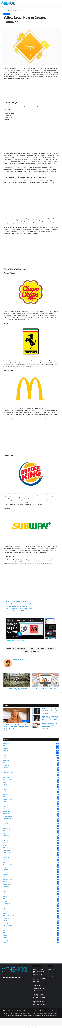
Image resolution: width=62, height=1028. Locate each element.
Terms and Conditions (53, 972)
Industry (6, 847)
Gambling (6, 765)
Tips (5, 787)
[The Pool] (8, 3)
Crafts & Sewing (8, 925)
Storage (6, 923)
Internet (6, 869)
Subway (25, 651)
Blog (5, 806)
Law (5, 782)
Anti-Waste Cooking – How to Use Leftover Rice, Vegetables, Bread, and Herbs (49, 725)
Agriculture (7, 884)
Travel (5, 757)
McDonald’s (51, 648)
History (6, 940)
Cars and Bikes (8, 816)
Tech (5, 755)
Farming (6, 942)
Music (5, 838)
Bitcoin (6, 913)
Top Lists (6, 876)
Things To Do (7, 889)
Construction (7, 855)
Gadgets (6, 937)
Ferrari (32, 648)
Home (5, 10)
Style (5, 796)
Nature (6, 911)
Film (5, 891)
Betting (6, 804)
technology (7, 811)
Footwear (6, 932)
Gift (5, 867)
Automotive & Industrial (10, 864)
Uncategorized (7, 818)
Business (6, 743)
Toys (5, 845)
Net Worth (6, 813)
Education (6, 760)
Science (6, 930)
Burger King (10, 648)
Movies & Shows (8, 850)
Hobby (6, 825)
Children (6, 840)
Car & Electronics (8, 772)
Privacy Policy (51, 969)
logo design (41, 648)
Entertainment (7, 828)
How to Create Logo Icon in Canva (22, 620)
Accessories (7, 903)
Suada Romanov (8, 26)
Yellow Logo (35, 651)
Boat (5, 896)
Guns (5, 901)
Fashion (6, 770)
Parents (6, 874)
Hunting (6, 920)
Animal (6, 823)
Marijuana (6, 872)
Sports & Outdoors (8, 830)
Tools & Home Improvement (11, 842)
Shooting (6, 918)
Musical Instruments (9, 915)
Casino (6, 750)
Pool (5, 801)
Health (6, 748)
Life (5, 753)
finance (6, 767)
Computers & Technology (10, 779)
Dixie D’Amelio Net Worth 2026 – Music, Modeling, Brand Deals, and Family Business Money (50, 710)
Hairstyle (6, 898)
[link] (8, 620)
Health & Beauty (8, 879)
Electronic (6, 857)
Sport (5, 774)
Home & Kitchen (8, 799)
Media (5, 894)
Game (5, 762)
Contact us (50, 976)
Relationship (7, 808)
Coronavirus (7, 908)
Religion (6, 935)
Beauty (6, 789)
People (6, 906)
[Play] (50, 633)
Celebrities (7, 835)
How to (6, 862)
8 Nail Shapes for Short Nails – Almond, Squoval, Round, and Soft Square (39, 1003)
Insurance (6, 886)
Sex (5, 821)
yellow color (24, 560)
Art (5, 833)
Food (5, 784)
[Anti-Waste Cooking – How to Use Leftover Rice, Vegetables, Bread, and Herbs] (36, 725)
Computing (7, 794)
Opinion (6, 928)
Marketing (10, 10)
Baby (5, 859)
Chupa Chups (22, 648)
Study (5, 881)
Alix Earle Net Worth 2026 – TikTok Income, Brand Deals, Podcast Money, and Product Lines (15, 726)
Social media (7, 852)
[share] (41, 619)
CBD (5, 791)
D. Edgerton (43, 493)
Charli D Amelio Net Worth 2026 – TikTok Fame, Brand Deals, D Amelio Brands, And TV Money (50, 717)
